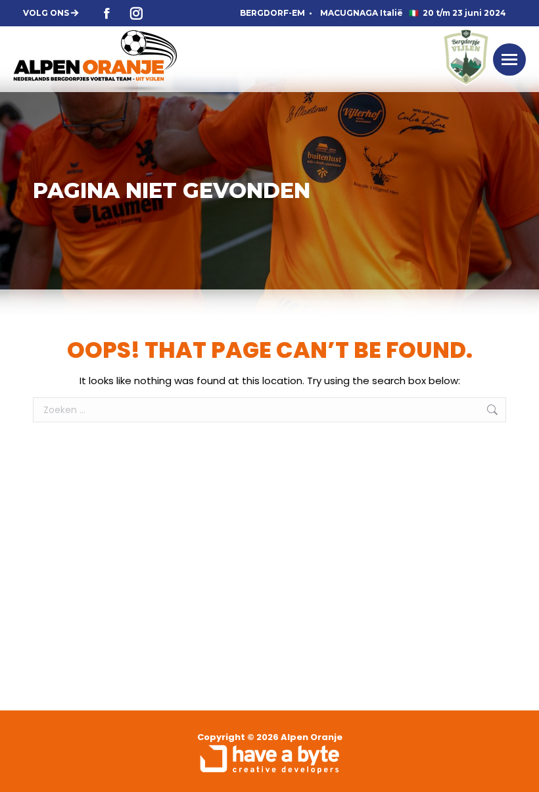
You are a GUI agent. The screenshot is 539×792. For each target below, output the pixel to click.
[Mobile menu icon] (509, 59)
